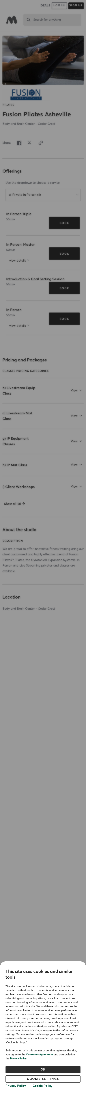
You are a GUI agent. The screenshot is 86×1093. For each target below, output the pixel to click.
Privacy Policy (18, 1058)
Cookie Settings (43, 1079)
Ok (43, 1069)
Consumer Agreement (39, 1054)
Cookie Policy (42, 1085)
